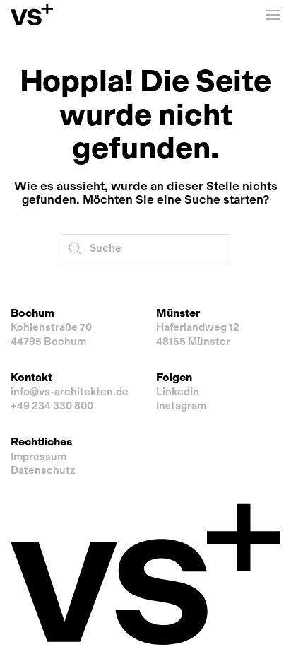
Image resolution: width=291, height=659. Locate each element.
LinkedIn (177, 391)
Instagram (181, 406)
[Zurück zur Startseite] (32, 14)
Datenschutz (43, 470)
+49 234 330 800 (52, 406)
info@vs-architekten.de (70, 391)
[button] (273, 14)
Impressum (38, 456)
